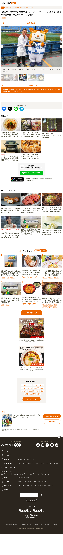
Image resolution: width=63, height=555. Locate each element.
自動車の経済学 (4, 154)
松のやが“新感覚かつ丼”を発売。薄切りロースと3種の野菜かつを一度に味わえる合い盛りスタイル (31, 300)
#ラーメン (4, 17)
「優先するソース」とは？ (32, 180)
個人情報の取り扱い (27, 524)
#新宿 (35, 388)
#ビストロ (45, 304)
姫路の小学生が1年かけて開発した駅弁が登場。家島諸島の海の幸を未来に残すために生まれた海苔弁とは (11, 273)
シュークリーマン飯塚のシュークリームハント (10, 206)
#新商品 (12, 277)
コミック (7, 481)
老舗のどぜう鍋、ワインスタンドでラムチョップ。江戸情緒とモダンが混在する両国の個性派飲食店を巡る (51, 210)
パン (41, 463)
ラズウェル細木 (32, 481)
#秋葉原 (24, 277)
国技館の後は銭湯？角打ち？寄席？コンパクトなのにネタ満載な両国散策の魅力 (30, 232)
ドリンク (50, 485)
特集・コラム (9, 7)
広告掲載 (55, 524)
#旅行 (38, 394)
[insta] (56, 445)
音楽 (15, 474)
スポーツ (21, 474)
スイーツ (58, 463)
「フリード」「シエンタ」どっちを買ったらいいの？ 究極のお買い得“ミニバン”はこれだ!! (10, 158)
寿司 (19, 463)
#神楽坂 (41, 388)
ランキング (7, 455)
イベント (33, 459)
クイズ (7, 474)
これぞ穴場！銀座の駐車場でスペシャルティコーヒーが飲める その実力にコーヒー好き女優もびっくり (11, 235)
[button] (2, 46)
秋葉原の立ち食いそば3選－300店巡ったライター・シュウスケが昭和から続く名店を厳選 (31, 272)
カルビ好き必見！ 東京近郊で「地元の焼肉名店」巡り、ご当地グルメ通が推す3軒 (30, 210)
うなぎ (24, 463)
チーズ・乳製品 (42, 485)
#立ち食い (30, 277)
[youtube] (52, 445)
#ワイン (50, 304)
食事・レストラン (9, 463)
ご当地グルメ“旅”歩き (25, 206)
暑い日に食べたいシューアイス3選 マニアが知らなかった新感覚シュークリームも (10, 210)
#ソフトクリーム (27, 388)
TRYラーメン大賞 (19, 7)
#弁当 (8, 277)
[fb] (47, 445)
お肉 (19, 485)
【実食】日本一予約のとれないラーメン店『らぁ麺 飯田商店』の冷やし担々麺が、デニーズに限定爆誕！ (10, 135)
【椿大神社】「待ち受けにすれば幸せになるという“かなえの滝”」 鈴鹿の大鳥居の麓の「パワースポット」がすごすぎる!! (52, 135)
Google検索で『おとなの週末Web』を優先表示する (39, 178)
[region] (31, 53)
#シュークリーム (39, 385)
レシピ (44, 474)
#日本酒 (50, 307)
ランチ (46, 463)
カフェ (52, 463)
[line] (42, 445)
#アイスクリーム (27, 385)
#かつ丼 (24, 304)
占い (2, 474)
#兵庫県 (3, 277)
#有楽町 (44, 280)
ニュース (7, 459)
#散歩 (7, 304)
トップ (6, 451)
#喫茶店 (44, 307)
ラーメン (35, 463)
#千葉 (26, 394)
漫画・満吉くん (42, 481)
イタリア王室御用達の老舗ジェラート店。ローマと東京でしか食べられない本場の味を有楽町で (52, 273)
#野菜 (34, 304)
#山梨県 (32, 394)
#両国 (3, 304)
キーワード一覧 (31, 500)
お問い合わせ (38, 524)
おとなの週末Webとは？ (12, 524)
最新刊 (6, 489)
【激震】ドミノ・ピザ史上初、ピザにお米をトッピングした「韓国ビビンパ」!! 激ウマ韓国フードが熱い (31, 156)
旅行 (5, 477)
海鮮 (23, 485)
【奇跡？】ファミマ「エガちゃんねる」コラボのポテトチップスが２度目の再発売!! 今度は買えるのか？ (31, 135)
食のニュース (21, 459)
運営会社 (47, 524)
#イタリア (45, 277)
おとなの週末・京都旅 (23, 477)
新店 (28, 459)
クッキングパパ (22, 481)
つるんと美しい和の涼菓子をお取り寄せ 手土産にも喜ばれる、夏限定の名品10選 (51, 232)
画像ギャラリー (29, 7)
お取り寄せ (7, 485)
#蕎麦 (35, 277)
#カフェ (50, 277)
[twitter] (38, 445)
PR (38, 459)
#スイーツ (56, 277)
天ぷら (29, 463)
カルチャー (37, 474)
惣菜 (28, 485)
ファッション (28, 474)
